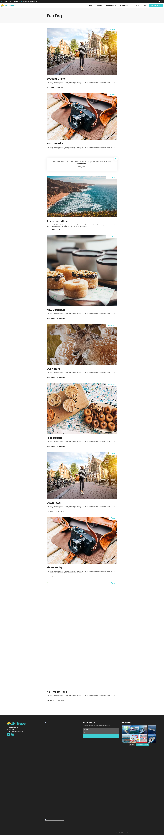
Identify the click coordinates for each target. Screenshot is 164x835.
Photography (54, 567)
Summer (112, 29)
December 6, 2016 (51, 511)
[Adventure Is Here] (82, 196)
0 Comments (61, 318)
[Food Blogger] (82, 408)
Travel (113, 453)
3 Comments (61, 152)
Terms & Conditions (12, 738)
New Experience (56, 310)
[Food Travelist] (82, 116)
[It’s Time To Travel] (82, 635)
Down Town (54, 502)
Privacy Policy (21, 738)
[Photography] (82, 540)
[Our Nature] (82, 344)
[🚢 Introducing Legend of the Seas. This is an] (126, 729)
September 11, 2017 (51, 229)
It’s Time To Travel (57, 692)
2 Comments (61, 87)
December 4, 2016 (51, 700)
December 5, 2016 (51, 576)
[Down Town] (82, 475)
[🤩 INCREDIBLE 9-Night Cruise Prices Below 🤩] (143, 729)
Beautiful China (56, 78)
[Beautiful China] (82, 51)
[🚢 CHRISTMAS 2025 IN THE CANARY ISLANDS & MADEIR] (126, 738)
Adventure (111, 178)
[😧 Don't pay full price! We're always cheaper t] (143, 738)
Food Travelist (55, 143)
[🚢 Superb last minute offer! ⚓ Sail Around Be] (134, 729)
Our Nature (53, 369)
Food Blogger (54, 438)
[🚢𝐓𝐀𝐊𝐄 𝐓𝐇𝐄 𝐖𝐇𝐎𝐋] (152, 729)
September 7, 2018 (51, 87)
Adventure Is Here (57, 221)
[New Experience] (82, 270)
